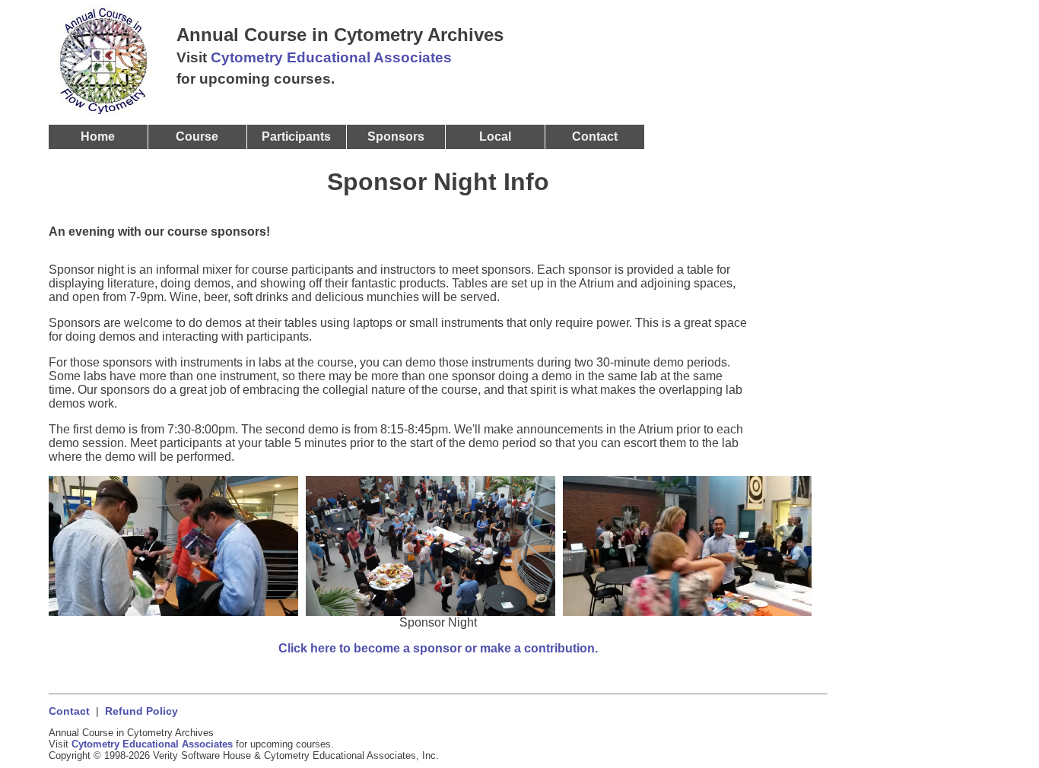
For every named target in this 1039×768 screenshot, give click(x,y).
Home (98, 136)
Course (197, 136)
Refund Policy (141, 711)
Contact (69, 711)
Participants (296, 136)
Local (495, 136)
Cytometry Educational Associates (331, 57)
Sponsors (395, 136)
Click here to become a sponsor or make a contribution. (438, 648)
